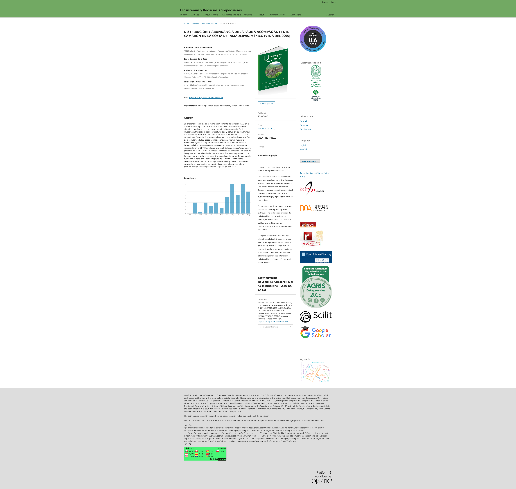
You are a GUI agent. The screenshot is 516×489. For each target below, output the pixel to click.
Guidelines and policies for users (237, 14)
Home (186, 23)
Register (325, 2)
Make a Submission (310, 161)
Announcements (210, 14)
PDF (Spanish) (267, 103)
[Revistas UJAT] (315, 100)
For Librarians (305, 129)
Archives (195, 14)
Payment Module (277, 14)
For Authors (304, 125)
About (261, 14)
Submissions (295, 14)
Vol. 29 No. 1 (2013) (209, 23)
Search (330, 14)
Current (183, 14)
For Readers (304, 121)
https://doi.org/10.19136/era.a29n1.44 (206, 97)
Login (333, 2)
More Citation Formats (269, 327)
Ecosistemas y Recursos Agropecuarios (211, 10)
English (303, 145)
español (303, 149)
